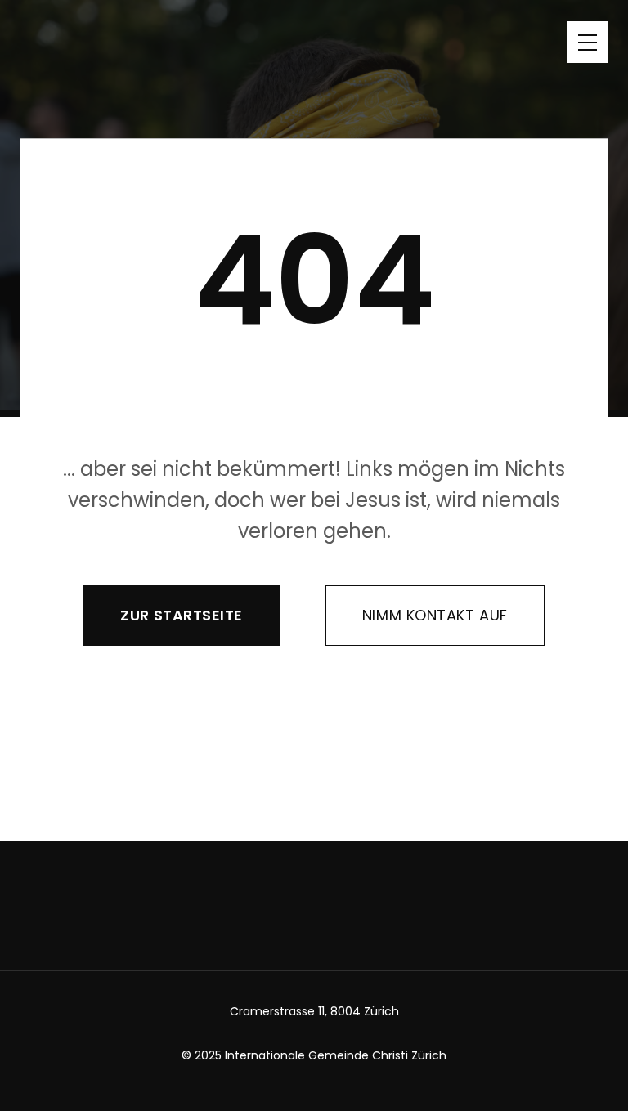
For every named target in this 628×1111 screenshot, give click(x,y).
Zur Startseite (181, 615)
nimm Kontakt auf (435, 615)
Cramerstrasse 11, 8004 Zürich (314, 1011)
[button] (587, 42)
